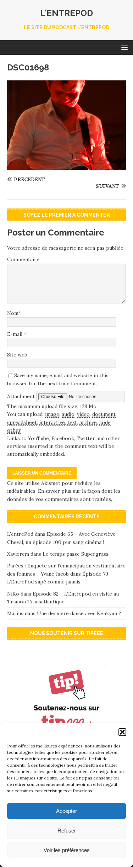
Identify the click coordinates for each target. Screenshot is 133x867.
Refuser (66, 831)
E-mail (15, 334)
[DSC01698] (66, 165)
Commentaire (23, 259)
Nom (12, 313)
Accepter (66, 811)
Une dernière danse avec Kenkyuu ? (79, 613)
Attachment (21, 396)
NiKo (13, 594)
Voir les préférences (67, 850)
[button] (122, 732)
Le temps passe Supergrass (76, 554)
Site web (17, 354)
